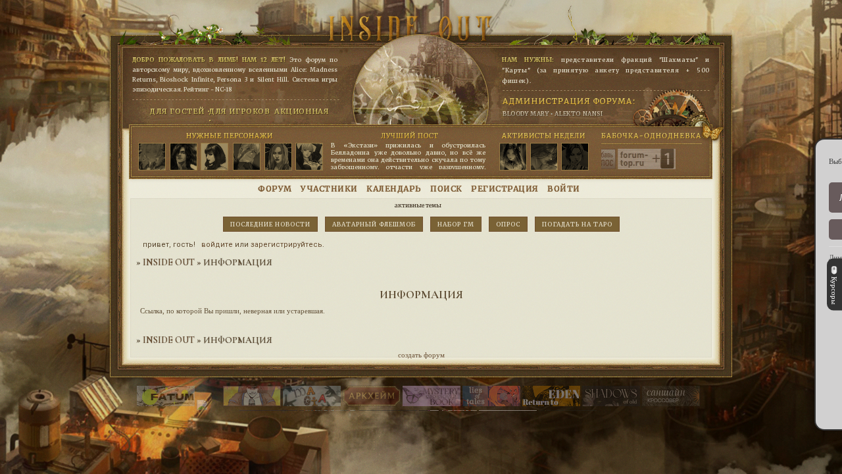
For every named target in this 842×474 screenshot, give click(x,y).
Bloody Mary (526, 113)
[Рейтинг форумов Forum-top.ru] (610, 167)
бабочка (614, 136)
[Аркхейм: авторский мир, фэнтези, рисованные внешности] (372, 404)
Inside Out (169, 262)
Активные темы (418, 205)
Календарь (394, 189)
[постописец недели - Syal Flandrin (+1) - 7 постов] (544, 157)
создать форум (421, 355)
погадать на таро (577, 224)
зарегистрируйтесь (286, 244)
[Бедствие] (183, 157)
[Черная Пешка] (152, 157)
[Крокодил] (247, 157)
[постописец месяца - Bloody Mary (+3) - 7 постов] (575, 157)
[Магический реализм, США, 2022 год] (551, 404)
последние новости (270, 224)
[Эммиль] (309, 157)
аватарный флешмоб (374, 224)
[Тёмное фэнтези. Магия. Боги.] (611, 404)
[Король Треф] (278, 157)
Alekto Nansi (579, 113)
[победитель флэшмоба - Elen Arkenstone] (513, 157)
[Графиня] (214, 157)
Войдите (217, 244)
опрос (508, 224)
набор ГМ (455, 224)
